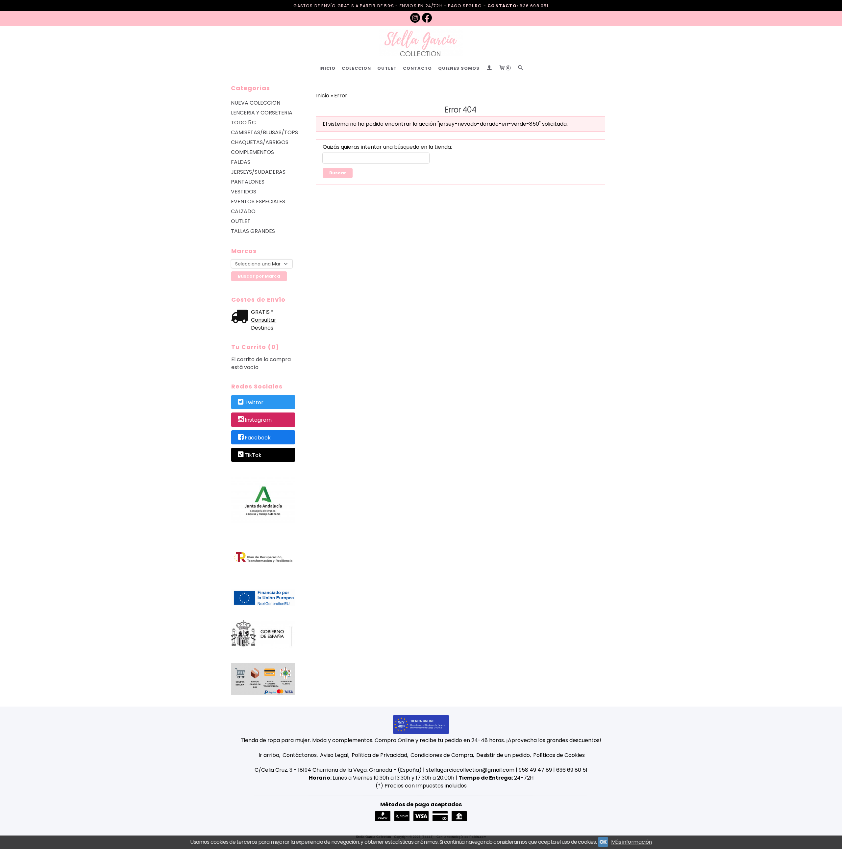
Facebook (258, 437)
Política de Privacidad (379, 755)
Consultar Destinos (263, 324)
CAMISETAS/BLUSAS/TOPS (263, 132)
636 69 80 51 (571, 770)
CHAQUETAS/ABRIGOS (259, 142)
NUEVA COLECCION (255, 103)
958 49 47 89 (535, 770)
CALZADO (243, 211)
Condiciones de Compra (441, 755)
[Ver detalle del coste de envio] (241, 317)
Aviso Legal (334, 755)
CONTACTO (417, 68)
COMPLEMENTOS (252, 152)
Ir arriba (269, 755)
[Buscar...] (520, 68)
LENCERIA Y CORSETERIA (261, 112)
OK (603, 842)
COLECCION (356, 68)
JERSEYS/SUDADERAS (258, 172)
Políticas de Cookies (559, 755)
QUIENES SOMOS (459, 68)
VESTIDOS (243, 191)
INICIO (327, 68)
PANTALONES (247, 182)
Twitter (254, 402)
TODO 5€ (243, 122)
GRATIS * (262, 312)
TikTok (253, 455)
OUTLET (387, 68)
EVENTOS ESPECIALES (258, 201)
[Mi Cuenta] (489, 68)
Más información (631, 842)
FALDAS (240, 162)
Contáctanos (300, 755)
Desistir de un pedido (503, 755)
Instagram (258, 420)
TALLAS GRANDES (253, 231)
